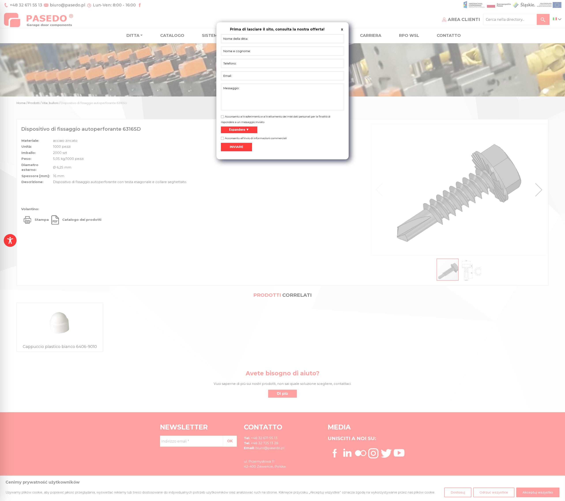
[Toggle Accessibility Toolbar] (10, 240)
